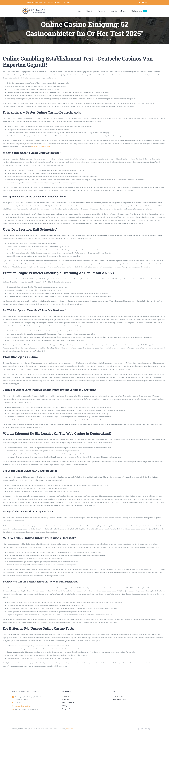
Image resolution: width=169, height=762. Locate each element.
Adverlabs (69, 729)
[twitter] (139, 2)
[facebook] (136, 2)
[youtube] (143, 2)
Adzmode (78, 729)
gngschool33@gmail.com (23, 706)
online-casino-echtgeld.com (40, 147)
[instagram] (146, 2)
